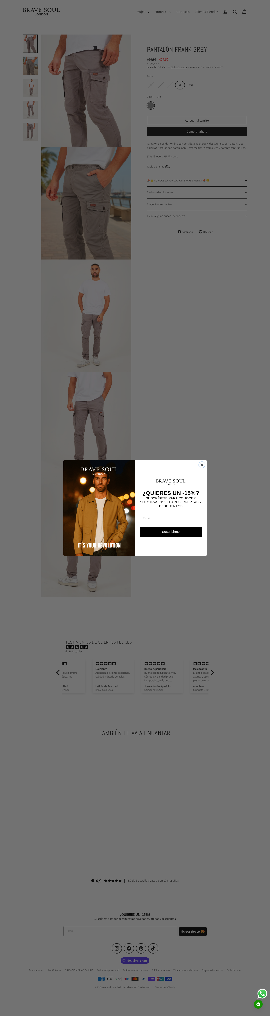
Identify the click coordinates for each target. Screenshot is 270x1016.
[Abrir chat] (258, 1004)
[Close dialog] (202, 465)
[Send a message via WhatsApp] (262, 993)
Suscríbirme (171, 532)
